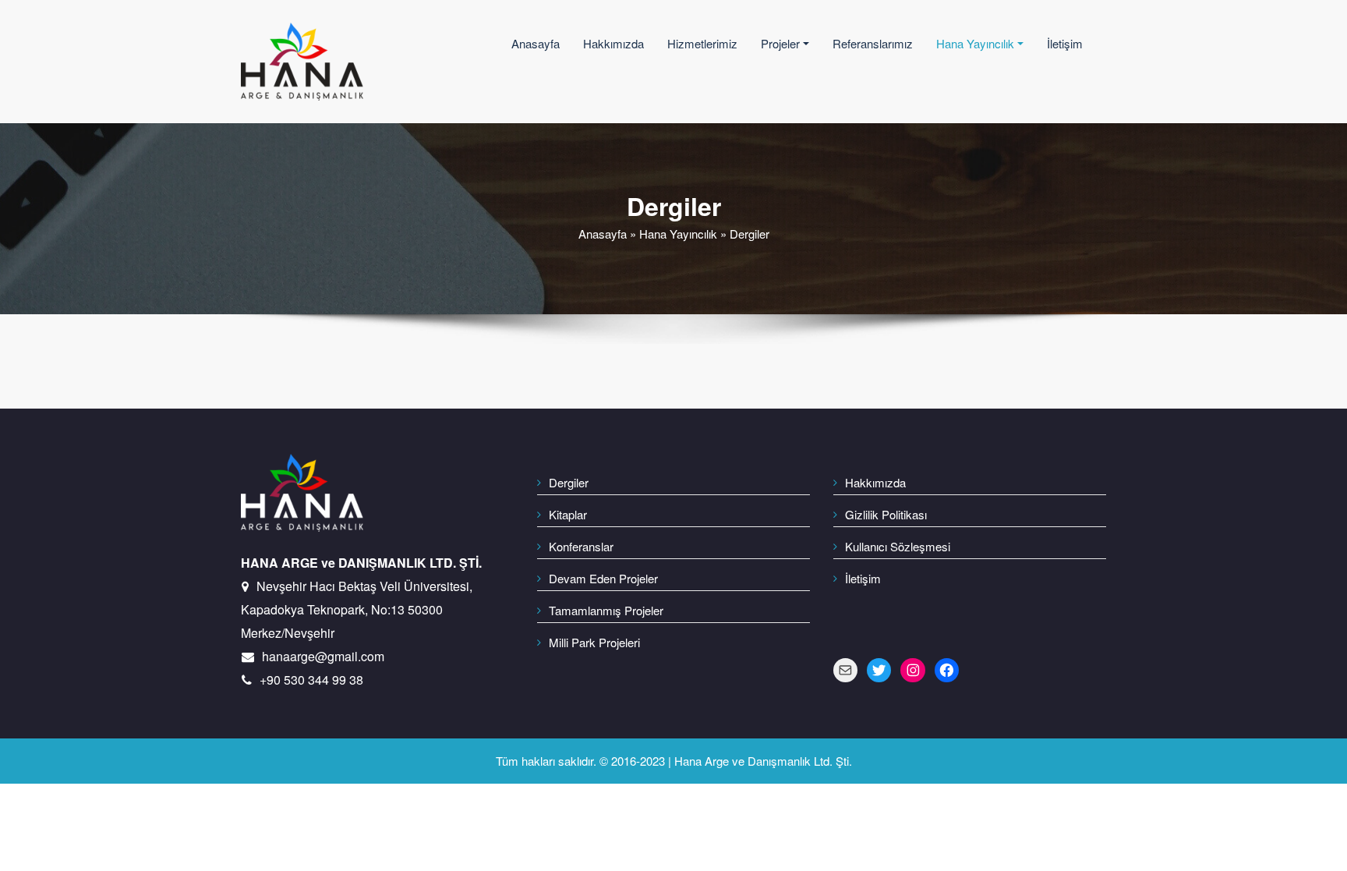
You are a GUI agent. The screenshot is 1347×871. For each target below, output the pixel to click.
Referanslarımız (873, 43)
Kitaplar (568, 514)
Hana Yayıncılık (975, 43)
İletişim (1065, 43)
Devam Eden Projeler (603, 578)
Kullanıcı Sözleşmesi (897, 546)
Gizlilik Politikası (886, 514)
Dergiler (569, 482)
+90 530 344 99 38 (311, 680)
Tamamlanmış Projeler (606, 610)
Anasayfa (535, 43)
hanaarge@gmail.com (323, 656)
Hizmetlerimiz (702, 43)
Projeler (780, 43)
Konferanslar (581, 546)
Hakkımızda (613, 43)
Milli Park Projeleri (594, 642)
